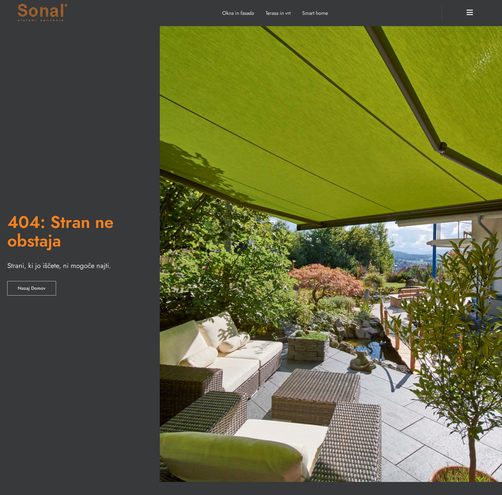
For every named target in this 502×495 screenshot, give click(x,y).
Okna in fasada (238, 13)
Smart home (315, 13)
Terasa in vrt (278, 13)
